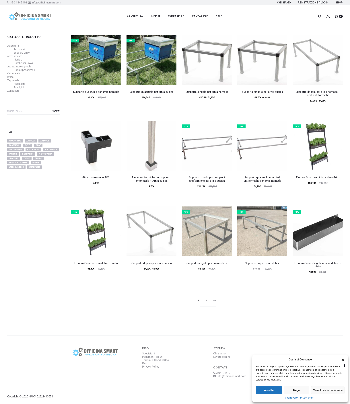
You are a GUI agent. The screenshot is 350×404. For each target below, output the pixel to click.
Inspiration (27, 154)
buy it (27, 145)
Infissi (10, 76)
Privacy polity (307, 398)
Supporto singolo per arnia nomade (207, 91)
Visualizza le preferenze (328, 390)
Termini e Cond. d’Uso (155, 360)
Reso (145, 363)
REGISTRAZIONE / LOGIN (313, 2)
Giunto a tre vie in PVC (96, 177)
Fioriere (18, 59)
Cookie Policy (291, 398)
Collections (33, 150)
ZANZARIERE (200, 16)
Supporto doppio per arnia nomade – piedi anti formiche (317, 93)
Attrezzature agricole (19, 66)
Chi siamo (219, 353)
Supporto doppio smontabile (262, 263)
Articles (30, 141)
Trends (38, 158)
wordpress (34, 167)
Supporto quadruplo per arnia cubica (151, 91)
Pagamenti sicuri (152, 356)
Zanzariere (13, 90)
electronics (51, 150)
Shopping (13, 158)
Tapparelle (13, 80)
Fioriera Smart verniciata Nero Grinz (318, 177)
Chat (38, 145)
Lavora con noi (222, 356)
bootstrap (14, 145)
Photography (45, 154)
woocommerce (16, 167)
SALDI (219, 16)
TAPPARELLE (176, 16)
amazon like (15, 141)
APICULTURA (135, 16)
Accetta (269, 390)
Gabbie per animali (24, 70)
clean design (15, 150)
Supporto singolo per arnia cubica (262, 91)
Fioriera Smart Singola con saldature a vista (317, 264)
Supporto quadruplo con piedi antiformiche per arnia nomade (262, 179)
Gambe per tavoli (23, 63)
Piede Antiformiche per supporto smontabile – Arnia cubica (151, 179)
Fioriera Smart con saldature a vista (96, 263)
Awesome (44, 141)
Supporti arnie (22, 52)
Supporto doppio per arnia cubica (151, 263)
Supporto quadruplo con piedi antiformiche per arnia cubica (207, 179)
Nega (296, 390)
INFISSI (155, 16)
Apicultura (13, 45)
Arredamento (14, 56)
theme (27, 158)
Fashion (13, 154)
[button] (343, 359)
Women (35, 163)
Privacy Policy (150, 366)
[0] (336, 16)
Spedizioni (148, 353)
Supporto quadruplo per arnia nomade (96, 91)
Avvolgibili (19, 87)
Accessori (19, 49)
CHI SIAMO (284, 2)
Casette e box (15, 73)
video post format (18, 163)
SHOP (339, 2)
